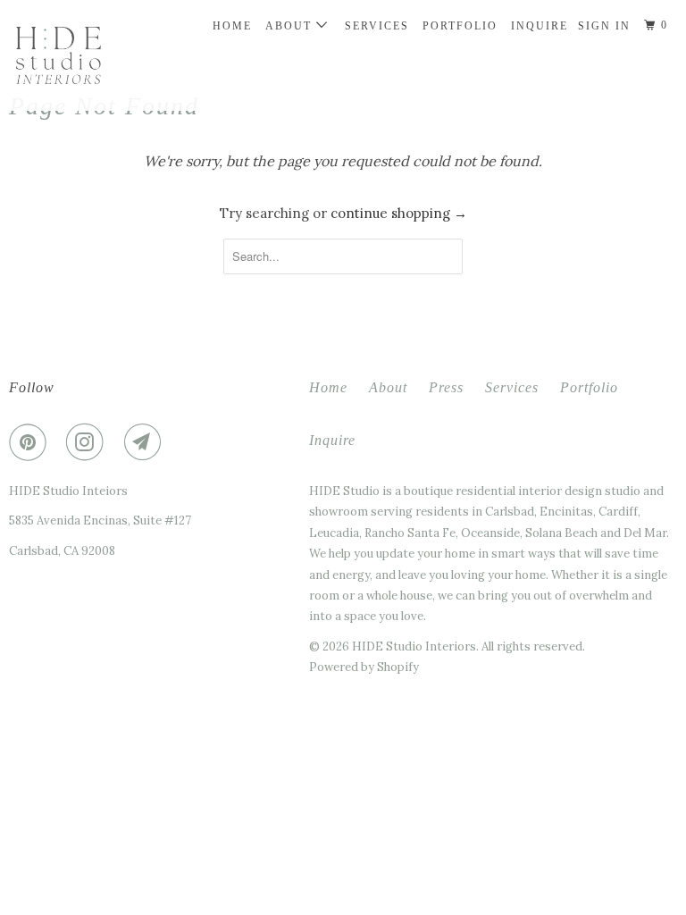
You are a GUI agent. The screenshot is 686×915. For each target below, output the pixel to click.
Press (446, 387)
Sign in (604, 26)
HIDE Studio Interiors (414, 646)
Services (377, 26)
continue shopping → (398, 213)
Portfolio (460, 26)
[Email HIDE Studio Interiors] (146, 442)
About (290, 26)
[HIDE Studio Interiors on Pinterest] (31, 442)
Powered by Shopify (364, 667)
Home (232, 26)
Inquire (539, 26)
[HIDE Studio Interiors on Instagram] (88, 442)
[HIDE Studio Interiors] (64, 55)
